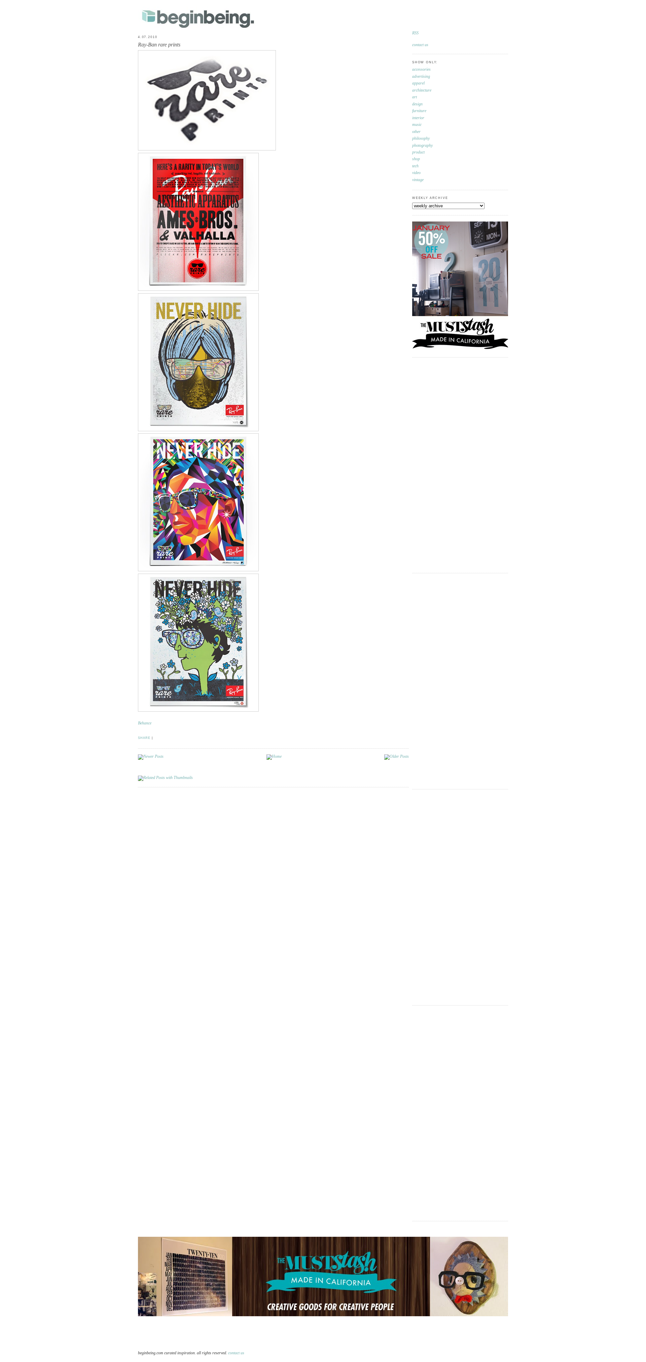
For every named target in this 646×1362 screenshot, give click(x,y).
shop (416, 159)
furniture (419, 111)
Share (144, 738)
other (416, 132)
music (417, 125)
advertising (421, 76)
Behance (144, 723)
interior (418, 118)
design (417, 104)
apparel (418, 83)
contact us (420, 45)
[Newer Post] (151, 756)
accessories (421, 69)
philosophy (421, 138)
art (414, 97)
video (416, 173)
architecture (421, 90)
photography (422, 145)
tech (415, 166)
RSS (415, 33)
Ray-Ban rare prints (159, 44)
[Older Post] (396, 756)
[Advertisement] (439, 464)
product (418, 152)
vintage (418, 180)
